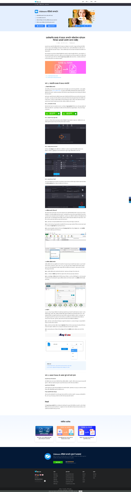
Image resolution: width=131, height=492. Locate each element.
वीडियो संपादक (55, 483)
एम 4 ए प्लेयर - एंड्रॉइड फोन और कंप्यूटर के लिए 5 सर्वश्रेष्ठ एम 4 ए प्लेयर (58, 367)
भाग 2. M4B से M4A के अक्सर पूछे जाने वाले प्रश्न (53, 77)
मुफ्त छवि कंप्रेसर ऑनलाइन (69, 481)
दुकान (83, 1)
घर (35, 4)
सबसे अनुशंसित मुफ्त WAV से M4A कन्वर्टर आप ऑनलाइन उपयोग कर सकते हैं (65, 438)
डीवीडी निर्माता (55, 479)
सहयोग (95, 1)
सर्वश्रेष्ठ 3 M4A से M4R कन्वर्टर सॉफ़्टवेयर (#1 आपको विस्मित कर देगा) (87, 438)
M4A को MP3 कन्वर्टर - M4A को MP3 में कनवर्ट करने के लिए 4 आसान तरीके (59, 365)
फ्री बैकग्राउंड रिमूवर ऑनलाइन (70, 479)
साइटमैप (84, 481)
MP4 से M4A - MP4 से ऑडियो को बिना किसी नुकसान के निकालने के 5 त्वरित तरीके (44, 438)
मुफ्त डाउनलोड (41, 25)
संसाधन (91, 1)
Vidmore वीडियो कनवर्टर (48, 11)
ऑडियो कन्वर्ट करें (41, 4)
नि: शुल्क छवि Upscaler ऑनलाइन (70, 483)
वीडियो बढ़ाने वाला (56, 481)
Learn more (75, 491)
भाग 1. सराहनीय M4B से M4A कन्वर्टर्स (52, 75)
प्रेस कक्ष (84, 479)
